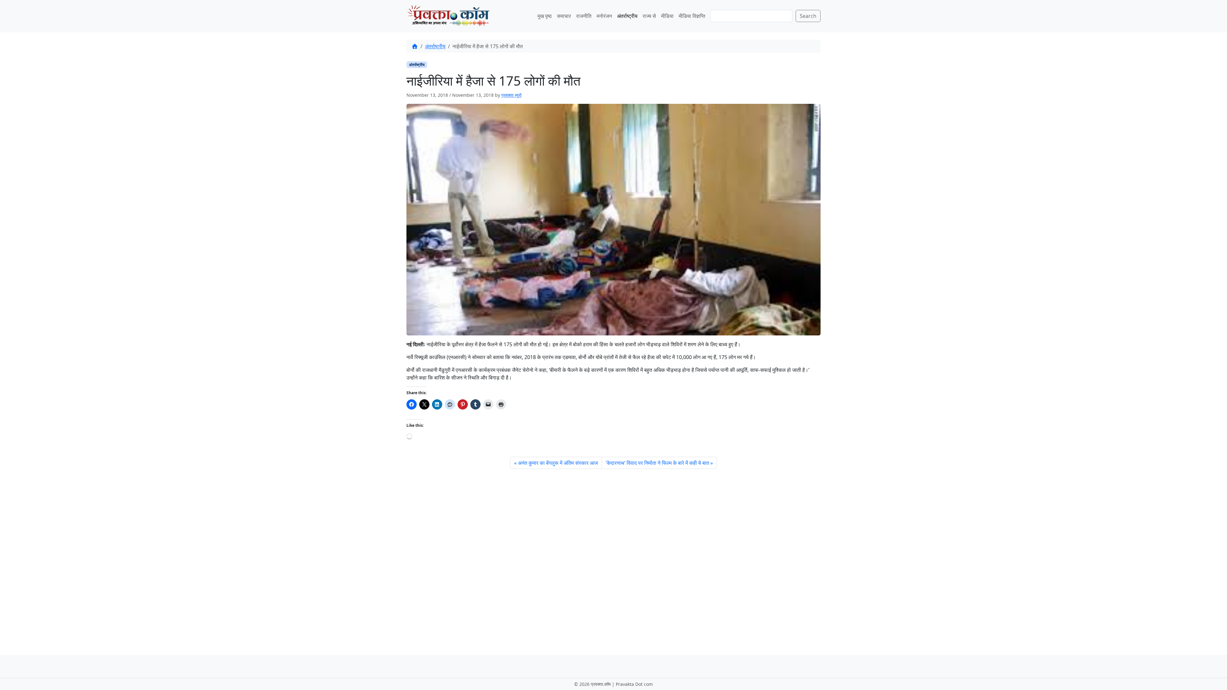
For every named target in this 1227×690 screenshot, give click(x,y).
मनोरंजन (604, 15)
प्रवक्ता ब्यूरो (511, 95)
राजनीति (583, 15)
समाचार (564, 15)
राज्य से (649, 15)
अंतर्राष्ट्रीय (627, 15)
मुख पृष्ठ (544, 15)
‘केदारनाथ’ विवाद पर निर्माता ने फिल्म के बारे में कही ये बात (657, 462)
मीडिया (667, 15)
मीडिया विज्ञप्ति (692, 15)
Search (808, 15)
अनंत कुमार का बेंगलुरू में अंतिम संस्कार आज (558, 462)
